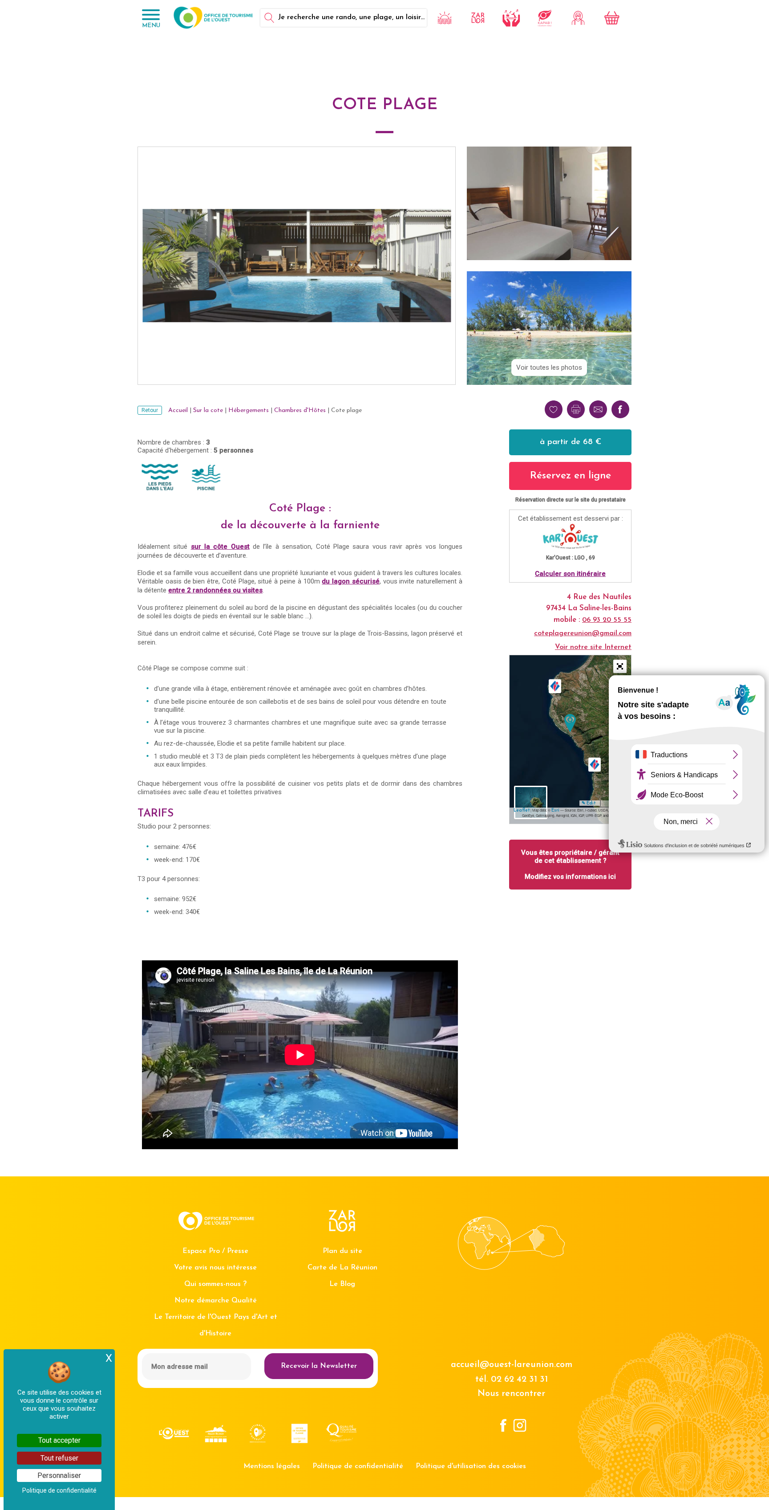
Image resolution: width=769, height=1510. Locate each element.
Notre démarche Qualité (215, 1300)
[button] (620, 666)
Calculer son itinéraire (570, 574)
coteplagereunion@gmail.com (582, 633)
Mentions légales (271, 1466)
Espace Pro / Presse (215, 1251)
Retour (150, 410)
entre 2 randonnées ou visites (215, 590)
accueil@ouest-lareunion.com (511, 1364)
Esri (555, 810)
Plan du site (342, 1251)
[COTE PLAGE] (570, 723)
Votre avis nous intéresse (215, 1267)
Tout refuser (59, 1458)
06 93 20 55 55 (606, 620)
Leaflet (522, 810)
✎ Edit (588, 803)
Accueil (178, 410)
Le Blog (342, 1284)
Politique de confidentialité (357, 1466)
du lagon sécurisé (351, 581)
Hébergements (248, 410)
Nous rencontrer (511, 1393)
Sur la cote (208, 410)
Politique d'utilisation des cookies (471, 1466)
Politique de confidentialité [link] (59, 1490)
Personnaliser (59, 1475)
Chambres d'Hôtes (300, 410)
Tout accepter (59, 1440)
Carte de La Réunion (342, 1267)
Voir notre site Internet (593, 647)
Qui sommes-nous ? (215, 1284)
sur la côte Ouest (220, 547)
